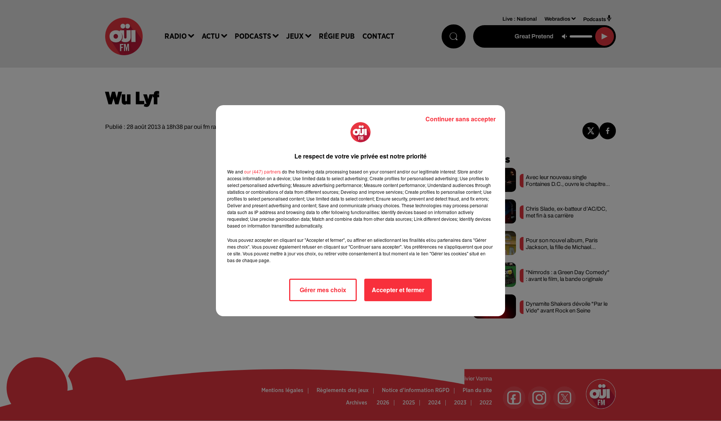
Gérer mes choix (323, 289)
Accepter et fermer (398, 289)
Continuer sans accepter (460, 119)
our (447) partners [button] (262, 171)
